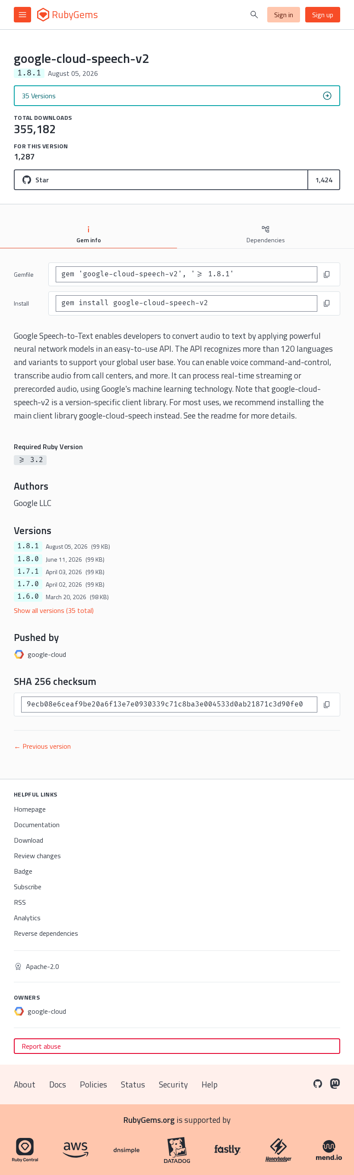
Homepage (30, 809)
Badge (23, 871)
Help (210, 1084)
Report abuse (41, 1046)
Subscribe (27, 886)
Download (28, 840)
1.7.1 (28, 571)
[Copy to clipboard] (327, 275)
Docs (57, 1084)
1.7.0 (28, 584)
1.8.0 (28, 559)
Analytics (27, 917)
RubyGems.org (149, 1119)
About (24, 1084)
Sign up (322, 14)
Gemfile (24, 274)
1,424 (323, 180)
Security (173, 1084)
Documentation (37, 824)
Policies (93, 1084)
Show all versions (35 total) (54, 610)
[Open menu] (22, 14)
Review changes (37, 855)
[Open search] (254, 14)
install (21, 303)
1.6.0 (28, 596)
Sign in (283, 14)
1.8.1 (28, 546)
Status (133, 1084)
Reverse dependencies (46, 933)
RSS (20, 902)
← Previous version (42, 746)
